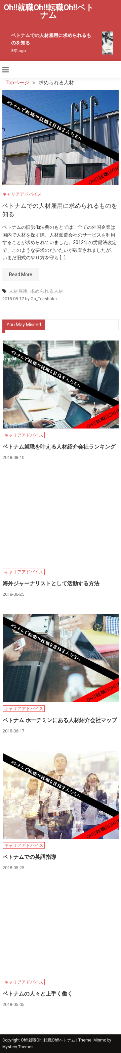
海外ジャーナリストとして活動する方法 (51, 583)
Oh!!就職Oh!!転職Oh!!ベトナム (49, 11)
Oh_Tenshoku (44, 298)
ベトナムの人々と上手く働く (38, 993)
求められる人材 (46, 291)
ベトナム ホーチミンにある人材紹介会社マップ (60, 720)
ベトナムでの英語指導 (29, 857)
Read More (20, 274)
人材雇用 (18, 291)
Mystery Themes (18, 1047)
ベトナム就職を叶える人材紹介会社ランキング (59, 446)
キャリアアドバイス (22, 194)
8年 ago (17, 50)
